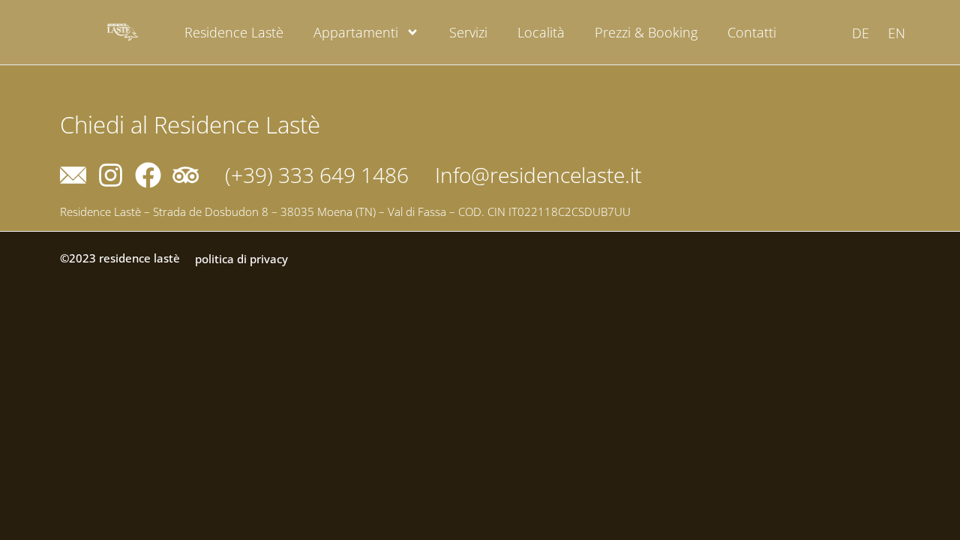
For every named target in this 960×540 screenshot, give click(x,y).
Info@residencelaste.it (538, 174)
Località (541, 32)
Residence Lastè (234, 32)
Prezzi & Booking (646, 32)
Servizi (468, 32)
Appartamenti (356, 32)
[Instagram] (111, 175)
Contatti (752, 32)
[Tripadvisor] (185, 175)
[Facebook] (148, 175)
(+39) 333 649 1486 (317, 174)
